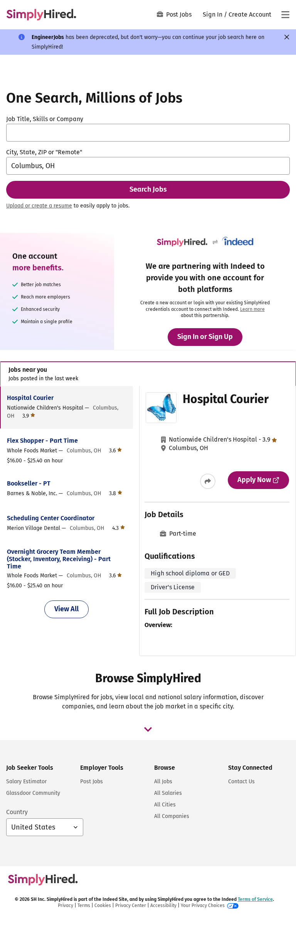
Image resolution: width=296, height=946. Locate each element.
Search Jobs (148, 189)
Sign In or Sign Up (205, 336)
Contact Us (241, 781)
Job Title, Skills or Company (44, 119)
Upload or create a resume (39, 205)
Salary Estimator (26, 781)
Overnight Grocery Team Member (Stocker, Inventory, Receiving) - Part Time (59, 559)
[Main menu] (285, 14)
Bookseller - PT (28, 483)
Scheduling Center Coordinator (50, 518)
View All (66, 609)
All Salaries (168, 793)
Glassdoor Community (33, 793)
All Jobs (163, 781)
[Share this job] (207, 481)
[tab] (148, 373)
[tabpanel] (148, 521)
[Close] (287, 37)
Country (17, 812)
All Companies (171, 816)
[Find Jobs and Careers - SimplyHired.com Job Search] (41, 14)
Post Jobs (179, 14)
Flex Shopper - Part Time (42, 440)
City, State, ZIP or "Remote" (44, 152)
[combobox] (148, 133)
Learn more (252, 309)
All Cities (165, 804)
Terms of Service (255, 899)
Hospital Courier (30, 397)
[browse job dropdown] (148, 729)
